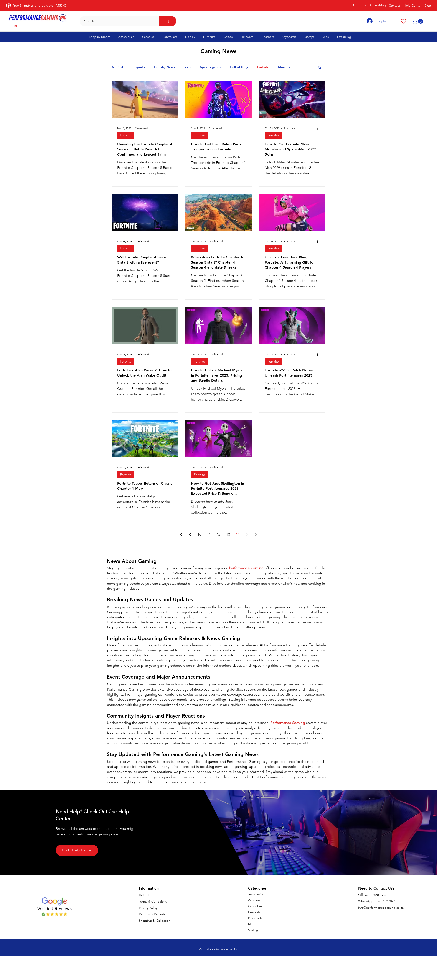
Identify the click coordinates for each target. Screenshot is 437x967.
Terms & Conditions (153, 901)
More (282, 67)
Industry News (164, 67)
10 (199, 534)
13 (228, 534)
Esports (139, 67)
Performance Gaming (246, 568)
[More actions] (171, 128)
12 (218, 534)
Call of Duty (239, 67)
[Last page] (257, 534)
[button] (418, 21)
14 (237, 534)
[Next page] (247, 534)
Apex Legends (210, 67)
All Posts (118, 67)
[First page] (180, 534)
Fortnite (263, 67)
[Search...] (167, 21)
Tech (187, 67)
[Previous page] (190, 534)
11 (209, 534)
